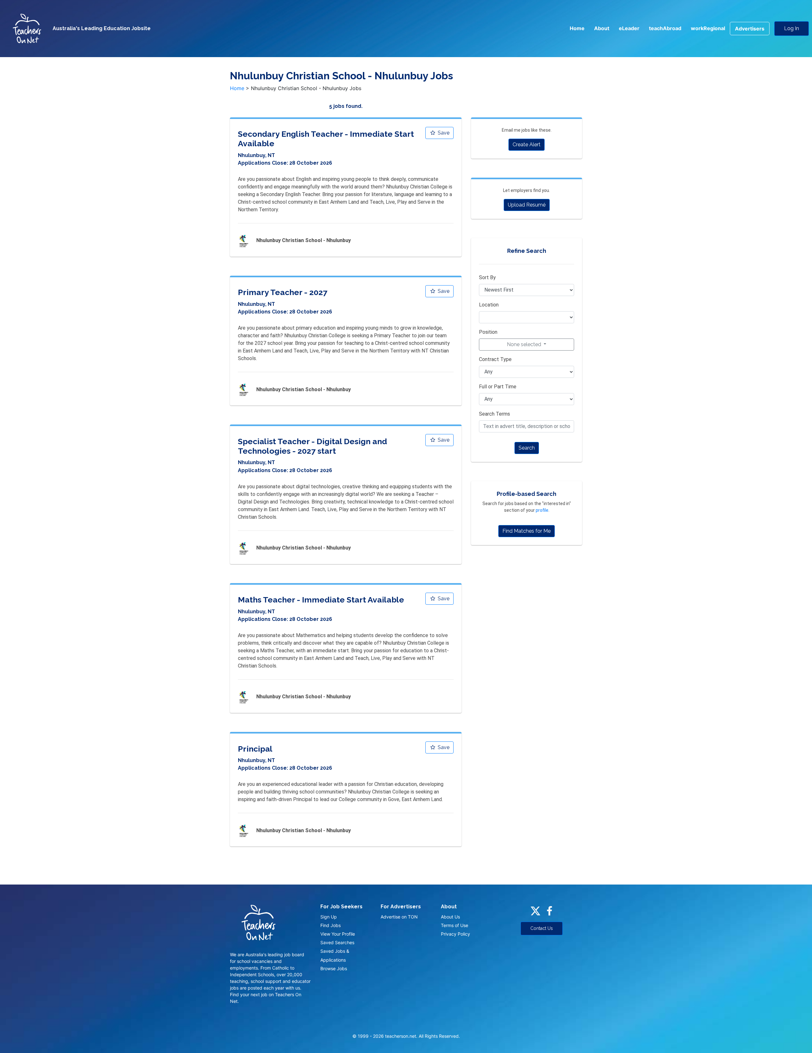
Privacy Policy (455, 934)
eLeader (629, 28)
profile (542, 510)
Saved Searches (337, 942)
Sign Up (328, 916)
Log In (791, 28)
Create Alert (526, 144)
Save (442, 133)
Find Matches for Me (526, 531)
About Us (450, 916)
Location (489, 305)
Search (527, 448)
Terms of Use (454, 925)
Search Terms (494, 414)
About (601, 28)
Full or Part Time (497, 387)
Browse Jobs (333, 968)
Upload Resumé (527, 205)
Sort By (487, 277)
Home (577, 28)
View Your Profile (337, 934)
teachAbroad (665, 28)
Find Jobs (330, 925)
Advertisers (749, 28)
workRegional (708, 28)
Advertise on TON (399, 916)
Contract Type (495, 359)
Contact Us (541, 928)
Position (488, 332)
